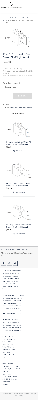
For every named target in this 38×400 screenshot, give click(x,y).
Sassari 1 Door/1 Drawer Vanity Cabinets (20, 107)
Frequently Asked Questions (10, 339)
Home (4, 18)
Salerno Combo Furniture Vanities (12, 327)
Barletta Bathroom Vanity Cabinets (12, 298)
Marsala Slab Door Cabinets (10, 276)
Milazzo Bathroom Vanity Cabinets (12, 303)
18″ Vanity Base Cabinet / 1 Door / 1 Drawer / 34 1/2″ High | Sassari (18, 143)
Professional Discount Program (11, 366)
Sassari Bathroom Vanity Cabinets (12, 311)
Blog (4, 357)
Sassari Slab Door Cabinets (10, 286)
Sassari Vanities (10, 18)
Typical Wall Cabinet (8, 347)
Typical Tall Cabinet (8, 342)
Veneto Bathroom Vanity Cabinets (12, 313)
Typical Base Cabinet (8, 344)
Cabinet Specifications (9, 349)
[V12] (19, 38)
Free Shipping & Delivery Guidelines (12, 369)
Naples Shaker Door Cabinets (11, 281)
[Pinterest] (15, 263)
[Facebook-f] (3, 263)
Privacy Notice (6, 381)
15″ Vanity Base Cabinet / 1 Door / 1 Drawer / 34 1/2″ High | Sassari (18, 226)
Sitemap (21, 395)
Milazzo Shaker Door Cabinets (11, 278)
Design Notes (6, 352)
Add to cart (23, 96)
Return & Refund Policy (9, 374)
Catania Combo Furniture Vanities (12, 325)
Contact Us (6, 384)
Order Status (6, 371)
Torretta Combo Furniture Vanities (12, 330)
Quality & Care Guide (8, 354)
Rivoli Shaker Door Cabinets (10, 284)
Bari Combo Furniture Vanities (11, 322)
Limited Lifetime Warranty (10, 376)
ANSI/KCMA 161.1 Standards (10, 379)
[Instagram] (9, 263)
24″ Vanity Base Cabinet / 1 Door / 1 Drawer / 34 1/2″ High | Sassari (18, 184)
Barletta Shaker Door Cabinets (11, 273)
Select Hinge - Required (11, 83)
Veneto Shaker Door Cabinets (10, 289)
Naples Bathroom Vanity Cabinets (12, 306)
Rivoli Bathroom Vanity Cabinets (11, 308)
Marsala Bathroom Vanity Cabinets (12, 301)
